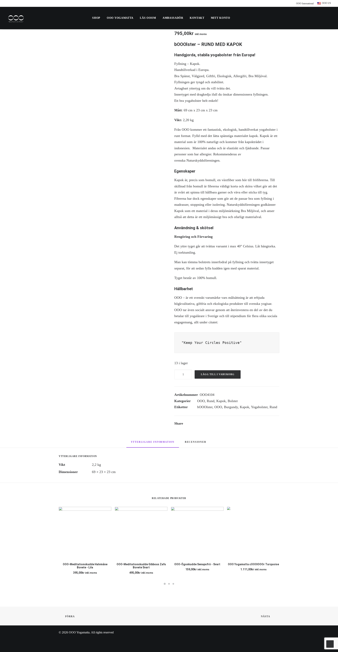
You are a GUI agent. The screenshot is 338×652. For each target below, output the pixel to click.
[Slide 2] (169, 584)
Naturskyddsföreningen (202, 160)
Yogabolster (259, 407)
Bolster (233, 401)
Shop (96, 17)
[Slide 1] (165, 584)
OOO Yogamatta (120, 17)
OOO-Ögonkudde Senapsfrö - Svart (197, 564)
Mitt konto (220, 17)
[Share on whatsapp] (221, 424)
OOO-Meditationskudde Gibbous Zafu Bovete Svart (141, 566)
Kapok (221, 401)
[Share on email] (232, 424)
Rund (210, 401)
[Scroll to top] (330, 644)
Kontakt (197, 17)
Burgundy (231, 407)
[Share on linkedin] (216, 424)
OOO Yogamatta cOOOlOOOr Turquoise (253, 564)
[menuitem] (304, 3)
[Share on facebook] (196, 424)
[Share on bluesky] (227, 424)
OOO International (305, 3)
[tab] (196, 443)
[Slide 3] (173, 584)
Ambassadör (173, 17)
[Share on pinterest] (211, 424)
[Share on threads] (206, 424)
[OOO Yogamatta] (16, 18)
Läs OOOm (148, 17)
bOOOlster (204, 407)
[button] (285, 18)
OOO (201, 401)
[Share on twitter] (201, 424)
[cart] (328, 18)
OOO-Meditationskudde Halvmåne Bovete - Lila (85, 566)
